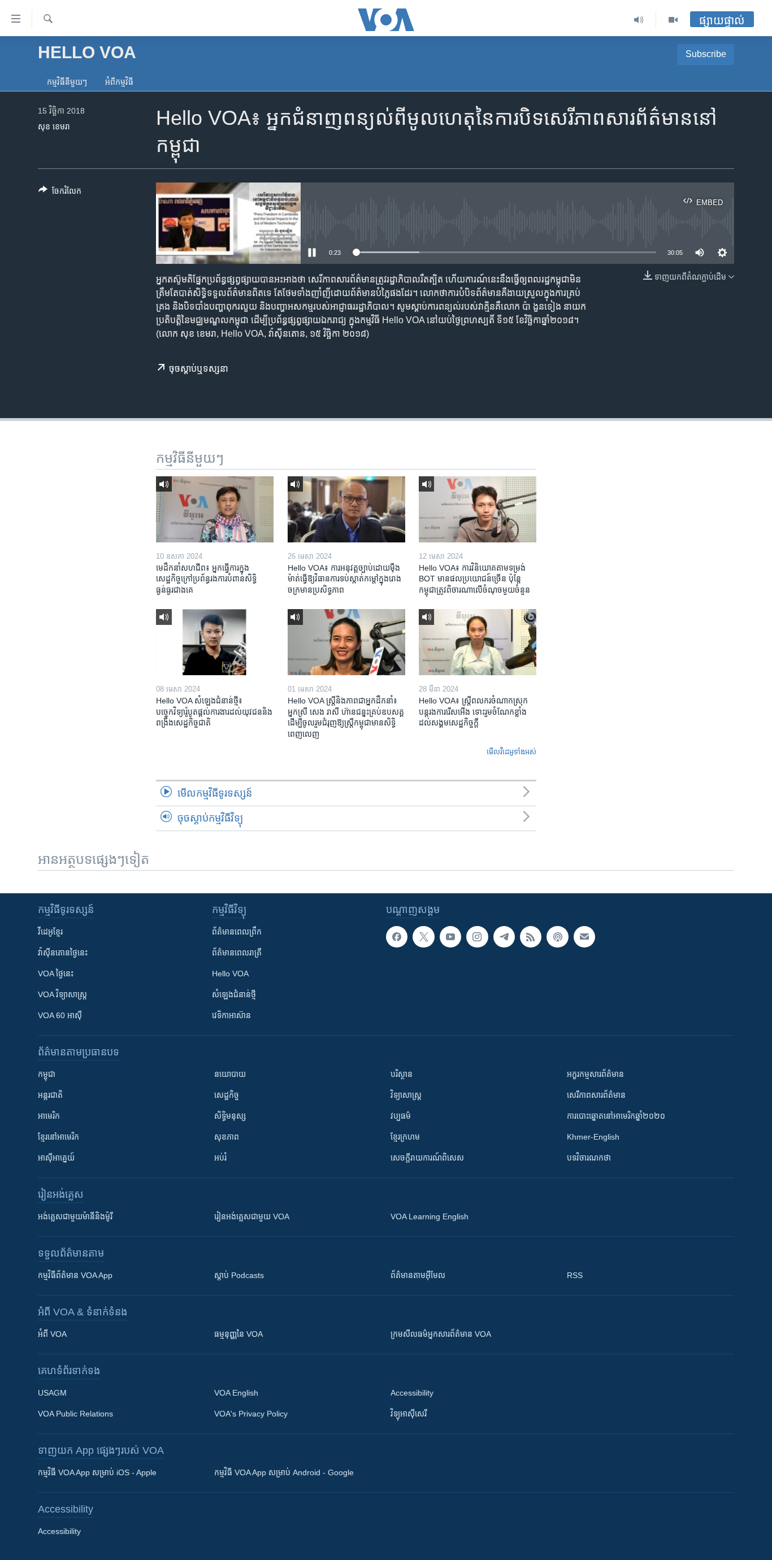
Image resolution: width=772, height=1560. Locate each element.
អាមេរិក (49, 1115)
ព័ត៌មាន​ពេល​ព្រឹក (237, 931)
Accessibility (412, 1392)
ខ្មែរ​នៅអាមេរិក (58, 1136)
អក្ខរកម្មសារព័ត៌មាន (595, 1074)
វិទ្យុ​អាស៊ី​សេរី (409, 1413)
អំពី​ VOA (52, 1334)
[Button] (59, 192)
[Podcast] (557, 937)
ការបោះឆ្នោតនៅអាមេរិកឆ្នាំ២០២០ (616, 1115)
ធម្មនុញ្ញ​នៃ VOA (238, 1334)
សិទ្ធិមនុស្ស (230, 1115)
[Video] (673, 19)
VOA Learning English (430, 1216)
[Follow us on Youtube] (450, 937)
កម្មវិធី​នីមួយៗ (67, 81)
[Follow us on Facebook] (396, 937)
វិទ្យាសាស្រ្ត (406, 1095)
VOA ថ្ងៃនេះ (55, 973)
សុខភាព (226, 1136)
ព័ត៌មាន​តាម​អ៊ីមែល (418, 1275)
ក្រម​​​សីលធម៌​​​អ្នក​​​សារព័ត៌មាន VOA (441, 1334)
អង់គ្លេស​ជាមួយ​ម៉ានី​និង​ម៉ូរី (75, 1216)
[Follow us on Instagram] (477, 937)
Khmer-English (593, 1136)
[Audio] (639, 19)
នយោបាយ (230, 1074)
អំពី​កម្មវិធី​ (119, 81)
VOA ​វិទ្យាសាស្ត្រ (62, 994)
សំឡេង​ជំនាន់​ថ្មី (234, 994)
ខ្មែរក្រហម (405, 1136)
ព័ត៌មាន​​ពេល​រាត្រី (237, 952)
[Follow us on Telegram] (504, 937)
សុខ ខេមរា (54, 126)
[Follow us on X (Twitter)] (423, 937)
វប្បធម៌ (401, 1115)
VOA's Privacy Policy (251, 1413)
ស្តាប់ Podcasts (239, 1275)
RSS (575, 1275)
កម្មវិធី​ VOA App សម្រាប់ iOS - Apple (97, 1472)
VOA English (236, 1392)
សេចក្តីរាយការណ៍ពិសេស (427, 1157)
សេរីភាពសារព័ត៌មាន (596, 1095)
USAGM (52, 1392)
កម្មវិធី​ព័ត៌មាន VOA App (75, 1275)
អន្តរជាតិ (50, 1095)
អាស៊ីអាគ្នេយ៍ (56, 1157)
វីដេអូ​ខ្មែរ (50, 931)
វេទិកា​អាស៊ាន (231, 1015)
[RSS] (530, 937)
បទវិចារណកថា (589, 1157)
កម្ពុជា (46, 1074)
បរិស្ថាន (402, 1074)
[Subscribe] (584, 937)
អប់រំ (220, 1157)
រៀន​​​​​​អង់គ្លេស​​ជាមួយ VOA (251, 1216)
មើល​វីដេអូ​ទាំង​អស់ (511, 752)
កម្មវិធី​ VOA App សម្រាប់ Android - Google (284, 1472)
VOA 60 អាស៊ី (60, 1015)
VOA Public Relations (75, 1413)
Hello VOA (230, 973)
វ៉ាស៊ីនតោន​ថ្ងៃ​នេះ (63, 952)
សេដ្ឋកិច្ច (226, 1095)
